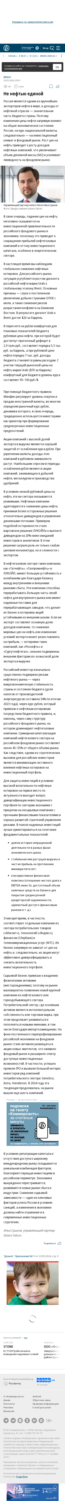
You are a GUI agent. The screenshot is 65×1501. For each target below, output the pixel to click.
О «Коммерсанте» (13, 1396)
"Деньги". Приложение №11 (19, 1256)
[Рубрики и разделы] (58, 48)
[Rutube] (34, 1420)
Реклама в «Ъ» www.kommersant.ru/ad (32, 22)
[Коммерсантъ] (6, 48)
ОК (57, 67)
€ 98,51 (22, 55)
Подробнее (22, 1476)
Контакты (9, 1403)
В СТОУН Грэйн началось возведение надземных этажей (20, 1352)
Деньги (7, 76)
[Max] (41, 1420)
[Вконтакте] (13, 1420)
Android (37, 1396)
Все (25, 1337)
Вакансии (8, 1411)
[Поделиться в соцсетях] (58, 86)
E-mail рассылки (42, 1407)
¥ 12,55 (33, 55)
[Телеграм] (6, 1420)
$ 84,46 (12, 55)
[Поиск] (52, 48)
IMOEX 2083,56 (47, 55)
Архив (6, 1400)
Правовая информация (46, 1403)
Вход (45, 48)
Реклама (8, 1407)
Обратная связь (42, 1400)
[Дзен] (20, 1420)
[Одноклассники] (27, 1420)
